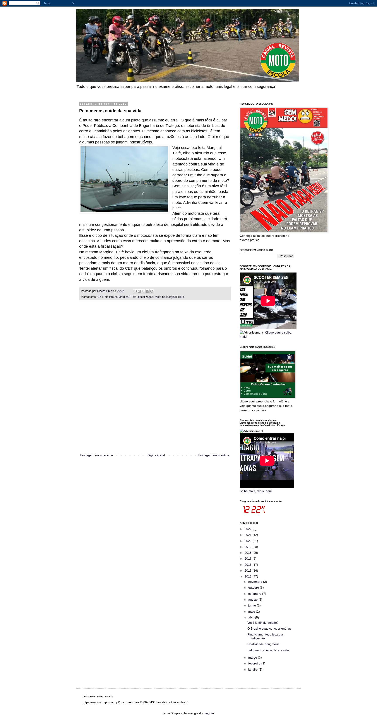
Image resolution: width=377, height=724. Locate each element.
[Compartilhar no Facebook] (147, 291)
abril (251, 617)
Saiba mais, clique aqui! (256, 491)
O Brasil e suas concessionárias (269, 628)
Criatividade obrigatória (263, 644)
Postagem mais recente (96, 455)
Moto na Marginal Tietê (169, 296)
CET (100, 296)
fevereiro (254, 663)
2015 (248, 564)
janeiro (253, 669)
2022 (248, 529)
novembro (255, 581)
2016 (248, 558)
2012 (248, 576)
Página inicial (156, 455)
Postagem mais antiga (213, 455)
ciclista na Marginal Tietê (120, 296)
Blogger (209, 713)
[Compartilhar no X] (143, 291)
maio (252, 611)
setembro (255, 593)
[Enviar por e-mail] (135, 291)
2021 (248, 535)
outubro (254, 587)
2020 (248, 541)
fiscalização (145, 296)
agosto (253, 599)
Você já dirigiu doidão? (263, 622)
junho (252, 605)
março (253, 657)
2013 (248, 570)
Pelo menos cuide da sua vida (268, 650)
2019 (248, 547)
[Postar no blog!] (139, 291)
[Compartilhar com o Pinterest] (151, 291)
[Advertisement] (154, 381)
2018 (248, 552)
